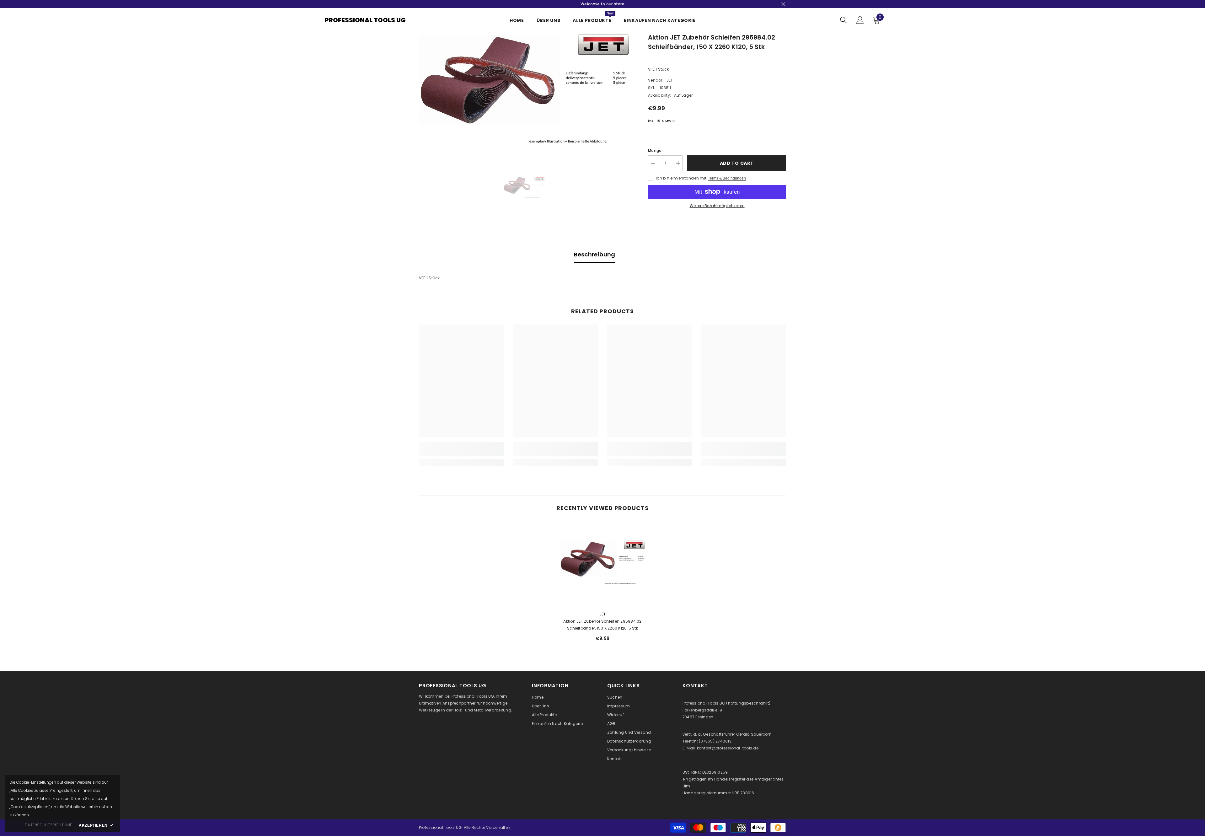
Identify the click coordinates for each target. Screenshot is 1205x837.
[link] (461, 452)
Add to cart (737, 163)
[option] (524, 92)
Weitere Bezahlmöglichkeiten (717, 205)
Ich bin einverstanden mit (681, 178)
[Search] (843, 20)
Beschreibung (594, 254)
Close (783, 4)
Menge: (655, 150)
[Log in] (860, 20)
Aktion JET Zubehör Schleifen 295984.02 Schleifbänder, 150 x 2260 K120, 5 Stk (602, 625)
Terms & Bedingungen (727, 178)
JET (670, 80)
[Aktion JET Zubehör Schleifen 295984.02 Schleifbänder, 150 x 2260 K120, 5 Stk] (602, 563)
